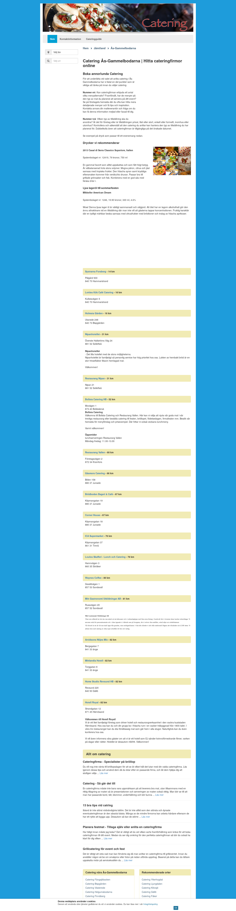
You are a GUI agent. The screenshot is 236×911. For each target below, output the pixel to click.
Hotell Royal (91, 702)
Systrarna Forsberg (95, 271)
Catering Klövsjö (150, 887)
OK (176, 907)
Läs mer (104, 773)
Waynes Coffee (93, 577)
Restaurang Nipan (95, 378)
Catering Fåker (149, 896)
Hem (52, 39)
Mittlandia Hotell (94, 660)
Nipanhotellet (92, 334)
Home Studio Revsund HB (99, 681)
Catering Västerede (95, 887)
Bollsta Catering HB (96, 399)
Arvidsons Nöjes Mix (96, 639)
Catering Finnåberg (95, 896)
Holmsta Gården (94, 313)
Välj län (57, 52)
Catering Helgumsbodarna (98, 891)
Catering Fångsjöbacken (97, 879)
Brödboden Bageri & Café (99, 494)
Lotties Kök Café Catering (99, 292)
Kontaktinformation (70, 39)
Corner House (92, 515)
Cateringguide (94, 39)
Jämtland (99, 48)
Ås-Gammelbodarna (123, 48)
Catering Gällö (149, 891)
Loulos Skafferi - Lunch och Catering (105, 556)
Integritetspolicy (150, 904)
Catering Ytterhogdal (152, 879)
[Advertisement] (61, 119)
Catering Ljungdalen (152, 883)
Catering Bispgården (95, 883)
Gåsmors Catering (95, 473)
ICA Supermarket (94, 535)
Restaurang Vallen (95, 452)
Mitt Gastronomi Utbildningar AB (103, 598)
